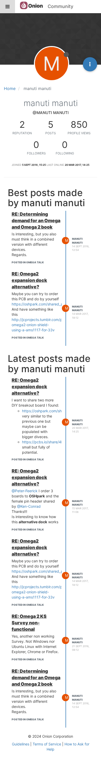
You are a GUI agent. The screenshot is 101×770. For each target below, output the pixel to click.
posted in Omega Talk (28, 262)
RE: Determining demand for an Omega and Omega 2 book (36, 220)
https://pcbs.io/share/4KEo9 (46, 442)
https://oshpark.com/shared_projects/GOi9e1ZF (52, 304)
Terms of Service (47, 744)
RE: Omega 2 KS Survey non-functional (29, 623)
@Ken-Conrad (29, 506)
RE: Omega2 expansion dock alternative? (29, 280)
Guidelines (20, 744)
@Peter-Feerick (25, 491)
